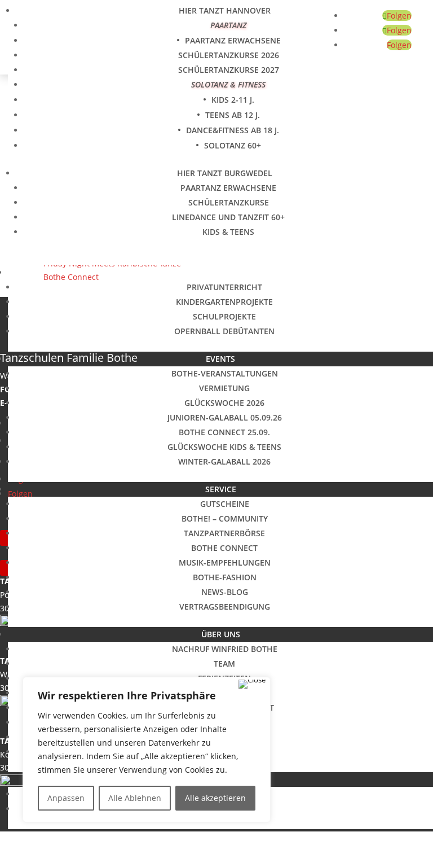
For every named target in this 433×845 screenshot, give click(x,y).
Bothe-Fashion (225, 577)
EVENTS (220, 358)
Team (224, 663)
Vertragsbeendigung (224, 606)
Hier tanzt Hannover (225, 10)
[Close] (252, 684)
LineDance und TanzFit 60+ (228, 217)
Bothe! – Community (225, 518)
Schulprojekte (224, 316)
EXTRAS (220, 272)
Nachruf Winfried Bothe (224, 648)
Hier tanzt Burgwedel (224, 173)
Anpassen (66, 798)
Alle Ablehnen (134, 798)
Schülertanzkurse (228, 202)
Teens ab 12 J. (232, 115)
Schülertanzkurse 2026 (228, 55)
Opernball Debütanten (224, 331)
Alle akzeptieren (215, 798)
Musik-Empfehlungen (225, 562)
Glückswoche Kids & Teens (224, 446)
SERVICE (220, 489)
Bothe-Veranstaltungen (224, 373)
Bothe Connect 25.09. (224, 432)
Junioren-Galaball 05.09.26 (224, 417)
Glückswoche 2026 (224, 402)
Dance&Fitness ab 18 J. (232, 130)
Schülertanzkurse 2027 (228, 69)
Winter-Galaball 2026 (224, 461)
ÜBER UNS (220, 634)
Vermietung (224, 388)
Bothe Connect (224, 547)
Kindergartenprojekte (224, 301)
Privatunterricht (224, 287)
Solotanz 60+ (232, 145)
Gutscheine (224, 503)
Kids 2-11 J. (232, 99)
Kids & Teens (228, 231)
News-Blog (224, 591)
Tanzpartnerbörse (224, 533)
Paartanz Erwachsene (233, 40)
